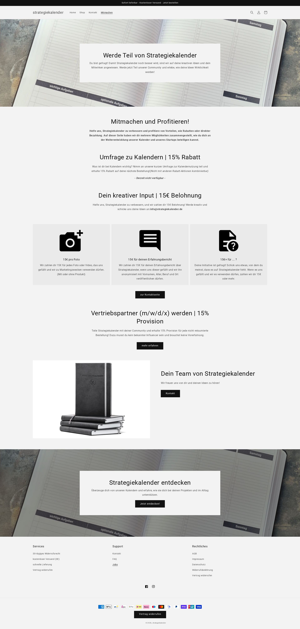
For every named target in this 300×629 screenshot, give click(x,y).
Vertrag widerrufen (43, 570)
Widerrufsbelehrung (202, 570)
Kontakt (170, 393)
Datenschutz (199, 564)
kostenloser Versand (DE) (46, 559)
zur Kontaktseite (150, 294)
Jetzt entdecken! (150, 503)
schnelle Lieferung (42, 564)
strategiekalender (159, 623)
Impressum (198, 559)
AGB (194, 553)
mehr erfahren (150, 345)
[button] (251, 12)
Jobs (115, 564)
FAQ (114, 559)
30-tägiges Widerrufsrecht (46, 553)
